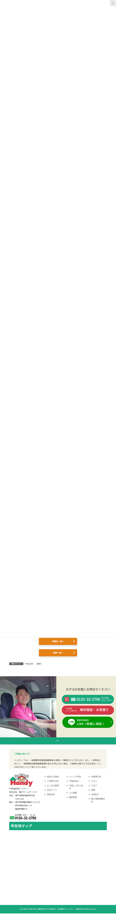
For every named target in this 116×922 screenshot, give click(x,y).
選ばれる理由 (53, 776)
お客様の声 (96, 776)
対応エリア (52, 790)
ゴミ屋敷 (73, 793)
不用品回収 (29, 664)
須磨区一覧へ (58, 641)
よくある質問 (53, 785)
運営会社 (51, 794)
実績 (93, 790)
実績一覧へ (58, 652)
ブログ (94, 785)
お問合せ (95, 794)
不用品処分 (74, 781)
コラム (94, 781)
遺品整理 (73, 797)
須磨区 (38, 664)
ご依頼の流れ (53, 781)
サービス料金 (75, 776)
